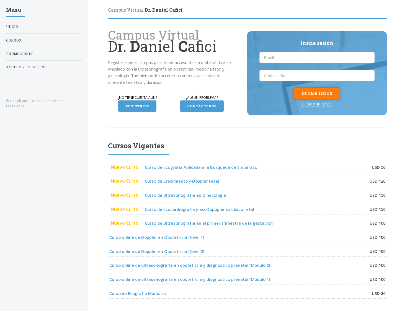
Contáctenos (202, 106)
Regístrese (137, 106)
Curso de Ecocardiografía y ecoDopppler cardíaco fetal (199, 209)
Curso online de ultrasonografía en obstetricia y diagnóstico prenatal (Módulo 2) (189, 265)
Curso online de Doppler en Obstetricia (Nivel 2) (156, 251)
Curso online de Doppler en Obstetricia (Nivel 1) (156, 237)
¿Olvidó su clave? (317, 104)
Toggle (97, 11)
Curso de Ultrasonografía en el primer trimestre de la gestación (209, 223)
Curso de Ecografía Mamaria (137, 293)
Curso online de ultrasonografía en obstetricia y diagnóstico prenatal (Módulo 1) (189, 279)
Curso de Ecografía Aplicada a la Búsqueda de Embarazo (201, 167)
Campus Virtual (145, 10)
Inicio (12, 27)
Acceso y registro (26, 67)
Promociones (20, 54)
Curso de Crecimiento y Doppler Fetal (182, 181)
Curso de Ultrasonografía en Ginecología (185, 195)
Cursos (13, 40)
